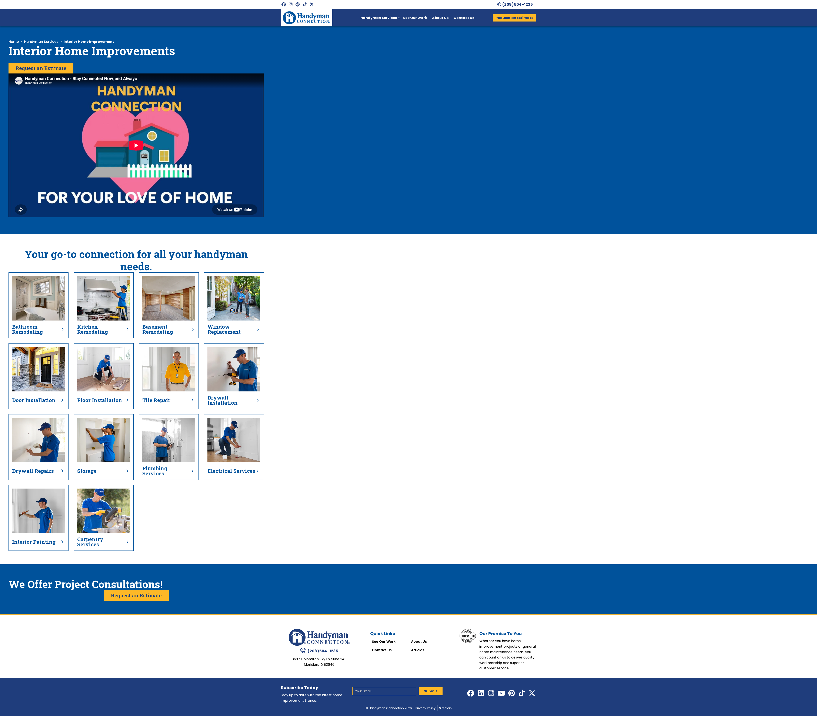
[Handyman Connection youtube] (501, 693)
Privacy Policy (426, 708)
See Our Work (384, 641)
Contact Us (382, 650)
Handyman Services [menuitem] (378, 17)
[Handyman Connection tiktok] (304, 4)
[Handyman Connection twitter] (311, 4)
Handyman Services (41, 41)
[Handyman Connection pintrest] (297, 4)
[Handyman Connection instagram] (290, 4)
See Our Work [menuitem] (415, 17)
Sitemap (445, 708)
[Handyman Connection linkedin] (481, 693)
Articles (417, 650)
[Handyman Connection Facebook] (283, 4)
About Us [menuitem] (440, 17)
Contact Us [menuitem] (464, 17)
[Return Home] (319, 637)
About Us (419, 641)
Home (14, 41)
